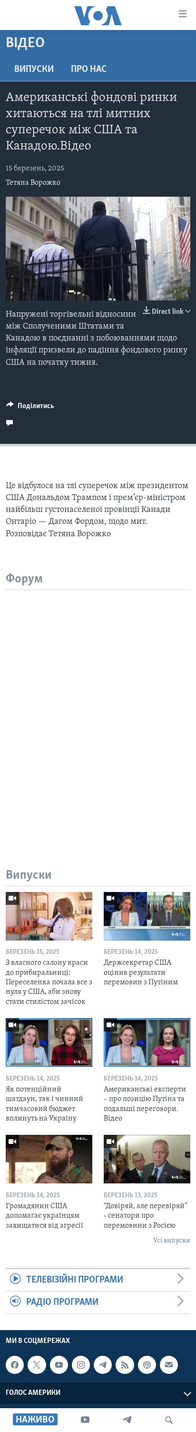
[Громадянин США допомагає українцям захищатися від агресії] (49, 1159)
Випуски (34, 69)
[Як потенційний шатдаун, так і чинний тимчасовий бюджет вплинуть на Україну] (49, 1042)
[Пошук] (169, 1420)
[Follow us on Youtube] (59, 1365)
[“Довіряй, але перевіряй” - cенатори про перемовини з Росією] (147, 1159)
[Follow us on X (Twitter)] (37, 1365)
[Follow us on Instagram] (81, 1365)
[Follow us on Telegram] (103, 1365)
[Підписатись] (169, 1365)
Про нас (89, 69)
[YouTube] (85, 1420)
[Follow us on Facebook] (15, 1365)
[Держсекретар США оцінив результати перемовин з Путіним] (147, 916)
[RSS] (125, 1365)
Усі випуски (171, 1240)
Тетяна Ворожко (33, 183)
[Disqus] (98, 709)
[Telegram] (127, 1420)
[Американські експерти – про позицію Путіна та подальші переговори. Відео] (147, 1042)
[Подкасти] (147, 1365)
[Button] (30, 408)
